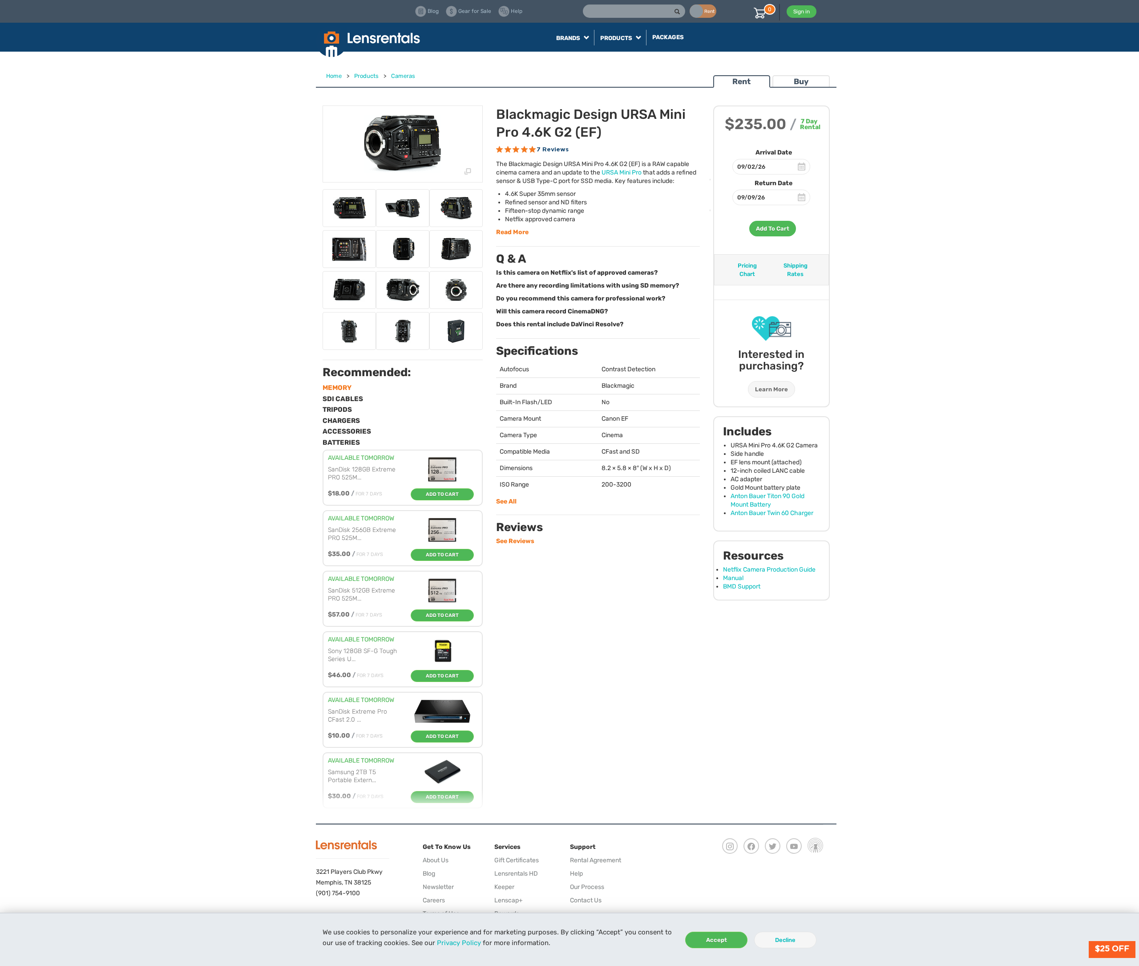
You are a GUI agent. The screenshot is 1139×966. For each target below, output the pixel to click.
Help (576, 873)
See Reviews (515, 541)
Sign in (801, 11)
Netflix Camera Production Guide (769, 569)
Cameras (403, 76)
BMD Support (741, 586)
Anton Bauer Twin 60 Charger (772, 513)
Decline (785, 940)
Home (334, 76)
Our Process (587, 887)
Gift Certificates (516, 860)
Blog (429, 873)
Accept (716, 940)
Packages (668, 37)
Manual (733, 578)
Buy (801, 81)
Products (366, 76)
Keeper (504, 887)
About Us (435, 860)
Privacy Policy (459, 943)
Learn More (771, 389)
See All (506, 501)
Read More (512, 232)
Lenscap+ (508, 900)
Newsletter (438, 887)
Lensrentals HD (516, 873)
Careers (434, 900)
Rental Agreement (595, 860)
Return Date (773, 183)
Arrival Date (773, 152)
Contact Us (586, 900)
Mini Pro (622, 172)
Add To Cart (772, 228)
